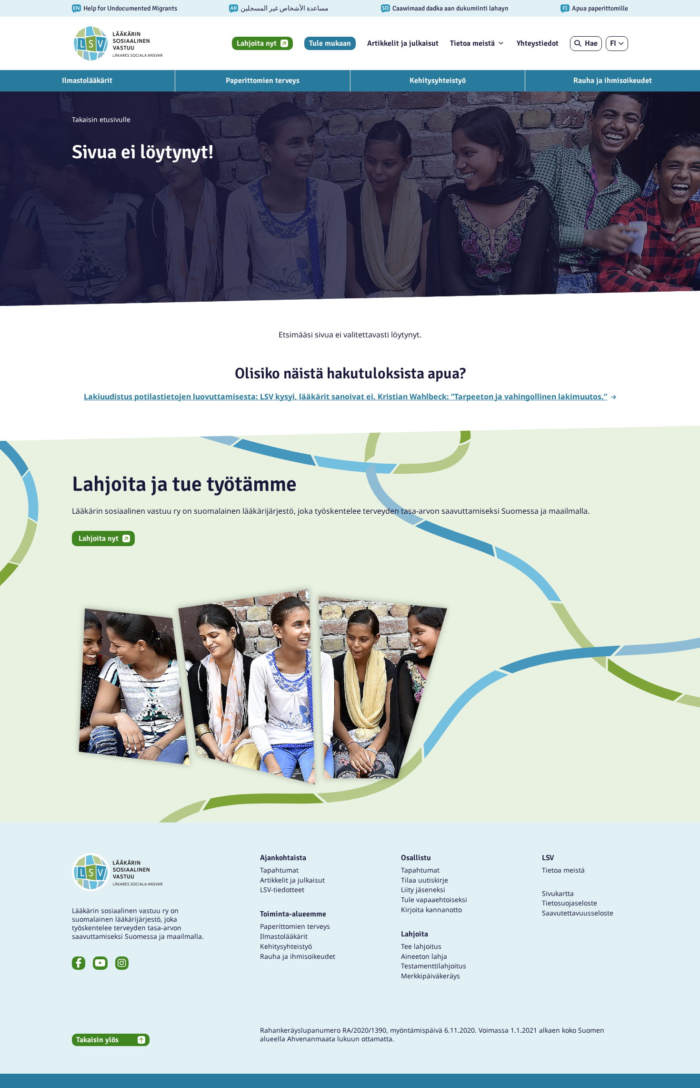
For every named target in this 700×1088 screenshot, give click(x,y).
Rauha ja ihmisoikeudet (612, 80)
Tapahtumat (279, 869)
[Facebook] (78, 963)
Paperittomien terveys (263, 80)
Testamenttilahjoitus (433, 965)
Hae (591, 43)
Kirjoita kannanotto (431, 909)
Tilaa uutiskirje (424, 880)
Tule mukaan (330, 43)
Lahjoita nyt (257, 43)
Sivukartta (558, 893)
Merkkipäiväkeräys (430, 975)
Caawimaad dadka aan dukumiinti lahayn (450, 8)
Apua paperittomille (600, 8)
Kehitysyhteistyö (438, 80)
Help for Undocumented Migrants (130, 8)
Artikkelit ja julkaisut (403, 43)
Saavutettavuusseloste (577, 912)
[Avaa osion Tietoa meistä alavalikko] (501, 43)
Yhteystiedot (538, 43)
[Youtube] (100, 963)
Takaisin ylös (97, 1040)
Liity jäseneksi (423, 889)
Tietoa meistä (472, 43)
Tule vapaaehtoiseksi (434, 899)
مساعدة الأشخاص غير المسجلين (284, 8)
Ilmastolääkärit (87, 80)
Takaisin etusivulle (101, 119)
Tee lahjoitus (421, 946)
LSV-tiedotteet (282, 889)
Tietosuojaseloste (569, 902)
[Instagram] (122, 963)
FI (613, 43)
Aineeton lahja (424, 956)
